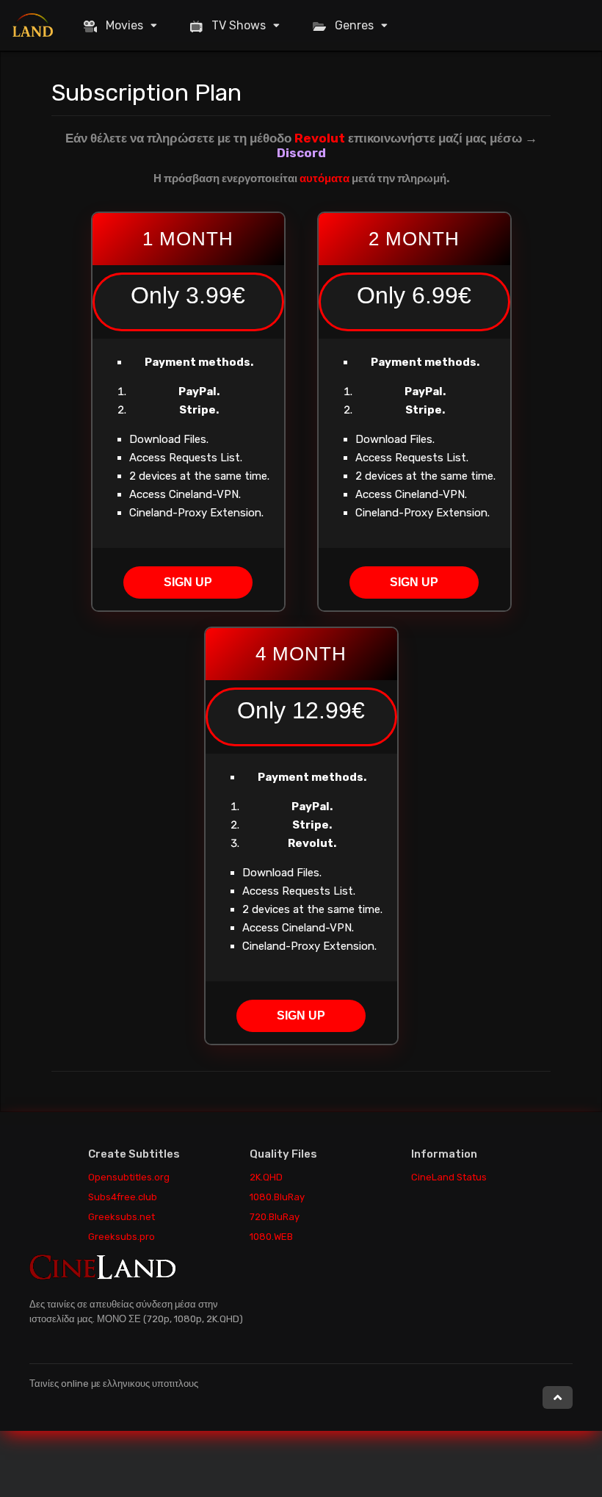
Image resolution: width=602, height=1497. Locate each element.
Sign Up (188, 582)
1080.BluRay (277, 1196)
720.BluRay (275, 1216)
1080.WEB (271, 1236)
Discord (301, 152)
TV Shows (238, 25)
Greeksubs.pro (121, 1236)
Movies (124, 25)
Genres (354, 25)
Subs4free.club (122, 1196)
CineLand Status (449, 1177)
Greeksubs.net (121, 1216)
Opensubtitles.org (129, 1177)
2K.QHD (266, 1177)
